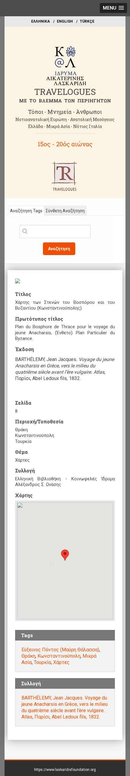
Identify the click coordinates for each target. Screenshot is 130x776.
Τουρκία (42, 662)
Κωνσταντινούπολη (58, 656)
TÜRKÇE (87, 21)
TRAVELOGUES (65, 91)
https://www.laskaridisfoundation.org (65, 770)
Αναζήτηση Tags (26, 210)
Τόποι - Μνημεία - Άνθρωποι (65, 111)
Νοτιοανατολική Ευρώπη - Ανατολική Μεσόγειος (65, 119)
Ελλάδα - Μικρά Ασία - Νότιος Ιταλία (65, 126)
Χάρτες (61, 662)
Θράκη (28, 656)
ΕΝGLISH (65, 21)
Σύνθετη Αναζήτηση (65, 210)
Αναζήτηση (59, 248)
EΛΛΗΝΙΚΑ (40, 21)
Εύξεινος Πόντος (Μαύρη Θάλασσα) (60, 650)
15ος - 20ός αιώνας (65, 144)
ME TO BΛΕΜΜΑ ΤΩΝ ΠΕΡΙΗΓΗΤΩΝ (65, 101)
